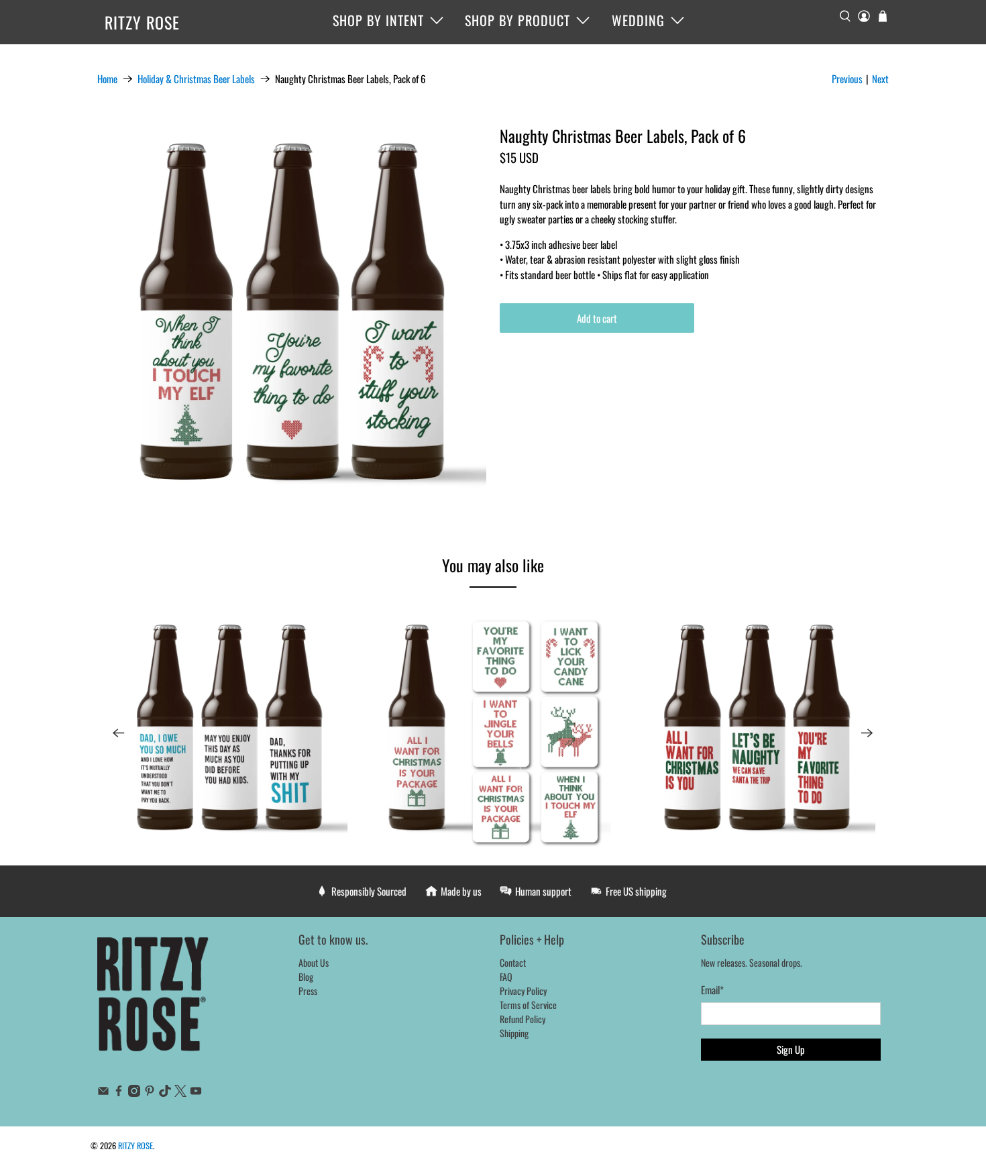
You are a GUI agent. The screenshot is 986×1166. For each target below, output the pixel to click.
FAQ (506, 976)
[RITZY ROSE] (153, 1001)
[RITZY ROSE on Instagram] (134, 1092)
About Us (313, 962)
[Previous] (118, 733)
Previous (847, 78)
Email (712, 989)
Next (880, 78)
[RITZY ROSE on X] (180, 1092)
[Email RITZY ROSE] (103, 1092)
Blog (305, 976)
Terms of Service (528, 1005)
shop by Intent (378, 20)
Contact (513, 962)
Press (307, 991)
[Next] (867, 733)
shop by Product (517, 20)
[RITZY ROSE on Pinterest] (150, 1092)
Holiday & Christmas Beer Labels (196, 79)
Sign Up (791, 1049)
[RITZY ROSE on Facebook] (119, 1092)
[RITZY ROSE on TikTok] (165, 1092)
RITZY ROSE (142, 22)
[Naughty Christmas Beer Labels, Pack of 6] (291, 321)
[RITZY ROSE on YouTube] (196, 1092)
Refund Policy (522, 1019)
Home (107, 79)
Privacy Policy (523, 991)
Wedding (638, 20)
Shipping (514, 1033)
